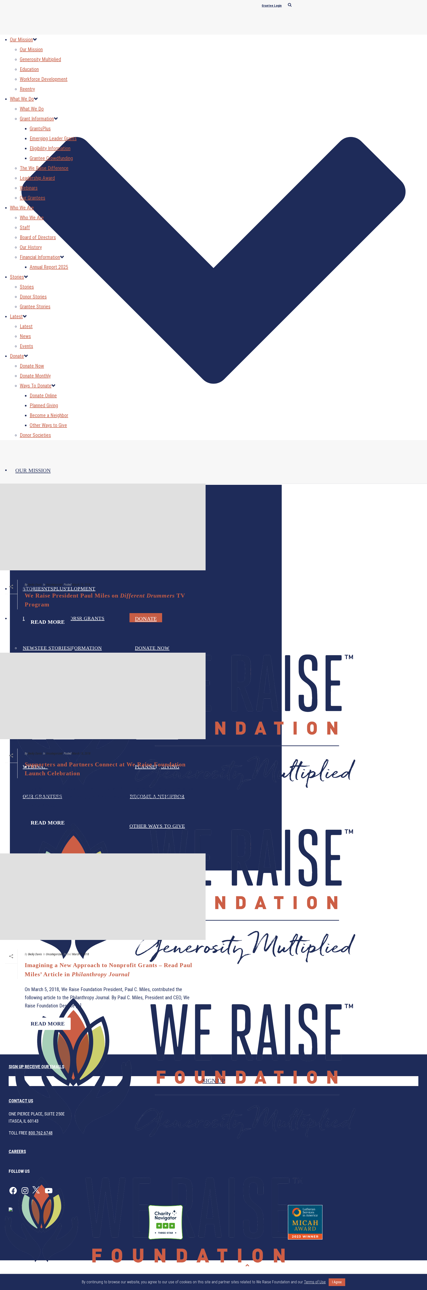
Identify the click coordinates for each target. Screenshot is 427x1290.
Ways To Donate (35, 386)
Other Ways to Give (48, 425)
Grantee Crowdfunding (51, 158)
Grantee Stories (35, 307)
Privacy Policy (382, 1265)
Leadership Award (37, 178)
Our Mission (33, 470)
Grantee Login (272, 5)
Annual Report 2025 (49, 267)
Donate (17, 356)
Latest (16, 316)
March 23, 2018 (81, 584)
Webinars (29, 188)
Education (29, 69)
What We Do (22, 99)
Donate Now (32, 366)
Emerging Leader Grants (53, 138)
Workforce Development (43, 79)
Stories (17, 277)
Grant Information (37, 119)
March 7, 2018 (80, 954)
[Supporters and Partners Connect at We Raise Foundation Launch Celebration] (103, 697)
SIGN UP (213, 1081)
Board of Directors (38, 237)
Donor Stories (33, 297)
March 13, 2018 (81, 753)
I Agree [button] (337, 1282)
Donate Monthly (35, 376)
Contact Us (21, 1100)
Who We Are (22, 208)
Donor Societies (35, 435)
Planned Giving (44, 405)
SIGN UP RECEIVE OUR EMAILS (36, 1066)
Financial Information (40, 257)
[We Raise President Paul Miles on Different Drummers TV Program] (103, 529)
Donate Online (43, 396)
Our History (31, 247)
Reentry (27, 89)
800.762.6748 (40, 1132)
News (25, 336)
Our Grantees (32, 198)
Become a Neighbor (49, 415)
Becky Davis (35, 584)
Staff (25, 227)
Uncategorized (54, 584)
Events (26, 346)
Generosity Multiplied (40, 59)
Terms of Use (411, 1265)
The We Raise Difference (44, 168)
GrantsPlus (40, 129)
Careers (17, 1151)
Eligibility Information (50, 148)
